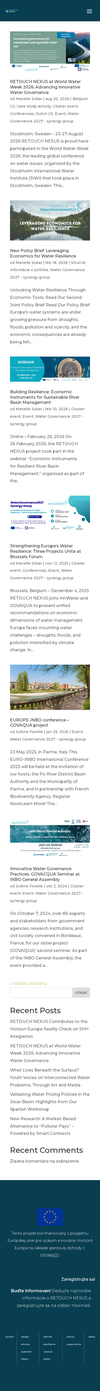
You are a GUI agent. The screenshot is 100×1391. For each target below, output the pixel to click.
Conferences (22, 113)
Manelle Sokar (29, 98)
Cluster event (65, 106)
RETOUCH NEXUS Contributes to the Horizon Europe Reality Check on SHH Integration (49, 1029)
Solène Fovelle (29, 731)
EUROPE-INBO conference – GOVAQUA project (39, 723)
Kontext (9, 1336)
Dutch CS (44, 113)
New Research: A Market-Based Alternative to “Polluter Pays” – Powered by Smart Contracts (43, 1126)
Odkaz (91, 1336)
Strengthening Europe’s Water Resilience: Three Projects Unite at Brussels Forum (45, 551)
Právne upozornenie (74, 1340)
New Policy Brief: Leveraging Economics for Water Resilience (43, 253)
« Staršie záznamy (28, 983)
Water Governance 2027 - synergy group (48, 739)
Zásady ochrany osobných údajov (26, 1347)
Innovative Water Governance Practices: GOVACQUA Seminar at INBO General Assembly (45, 874)
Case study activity (34, 106)
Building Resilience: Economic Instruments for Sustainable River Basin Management (44, 397)
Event (60, 113)
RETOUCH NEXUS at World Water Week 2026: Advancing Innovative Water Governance (45, 87)
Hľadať (81, 992)
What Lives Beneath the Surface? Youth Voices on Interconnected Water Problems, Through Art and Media (50, 1077)
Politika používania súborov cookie (49, 1347)
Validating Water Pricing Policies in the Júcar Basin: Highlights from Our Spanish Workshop (50, 1102)
